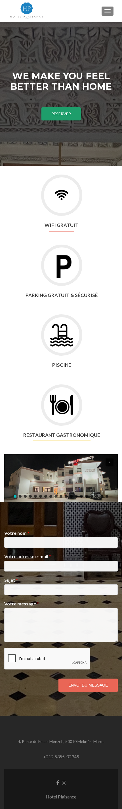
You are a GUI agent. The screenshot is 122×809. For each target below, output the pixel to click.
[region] (61, 478)
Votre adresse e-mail (27, 556)
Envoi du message (88, 685)
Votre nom (17, 533)
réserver (61, 113)
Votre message (21, 603)
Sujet (11, 580)
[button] (109, 462)
